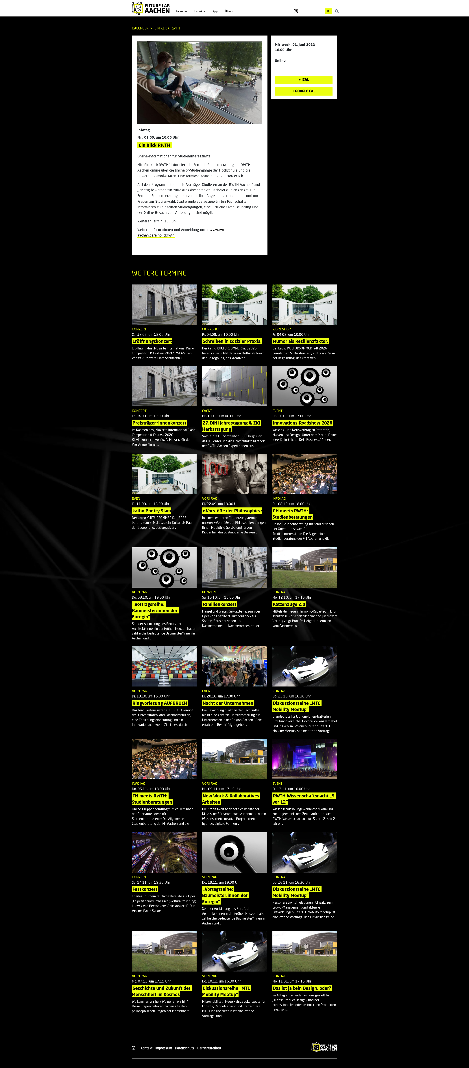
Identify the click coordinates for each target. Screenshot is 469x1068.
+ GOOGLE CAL (303, 91)
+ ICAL (303, 79)
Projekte (199, 11)
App (215, 11)
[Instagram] (295, 11)
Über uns (231, 11)
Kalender (181, 11)
